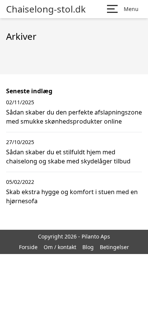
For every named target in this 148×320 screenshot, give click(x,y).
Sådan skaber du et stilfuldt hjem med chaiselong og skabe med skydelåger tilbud (68, 156)
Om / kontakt (60, 247)
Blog (88, 247)
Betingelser (114, 247)
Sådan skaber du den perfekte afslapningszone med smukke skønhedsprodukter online (74, 116)
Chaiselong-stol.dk (46, 9)
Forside (28, 247)
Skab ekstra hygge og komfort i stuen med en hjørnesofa (72, 196)
